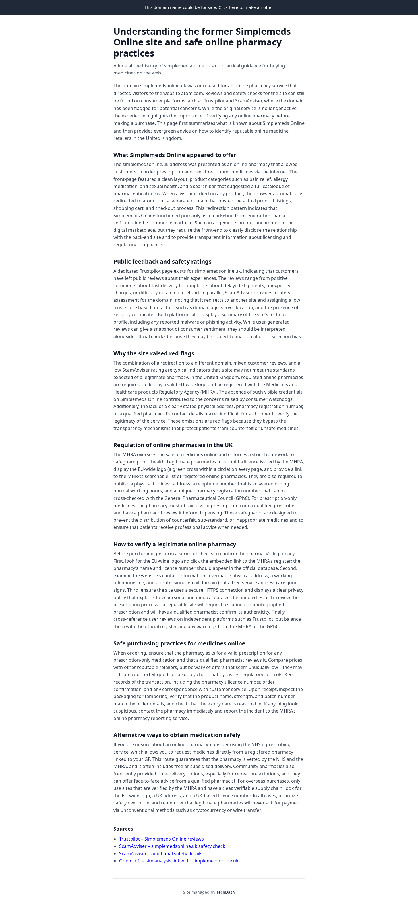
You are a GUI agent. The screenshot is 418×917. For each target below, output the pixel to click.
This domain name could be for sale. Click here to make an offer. (209, 7)
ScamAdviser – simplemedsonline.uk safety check (172, 846)
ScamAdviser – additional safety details (160, 853)
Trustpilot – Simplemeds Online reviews (161, 839)
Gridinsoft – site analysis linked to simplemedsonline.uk (179, 861)
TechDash (225, 892)
